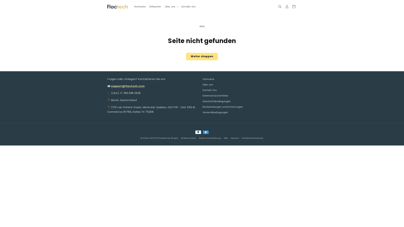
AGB (226, 138)
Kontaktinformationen (252, 138)
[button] (171, 6)
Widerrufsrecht (188, 138)
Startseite (208, 79)
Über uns (208, 84)
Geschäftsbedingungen (217, 101)
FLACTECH (154, 138)
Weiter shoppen (202, 56)
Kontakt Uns (210, 90)
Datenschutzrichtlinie (215, 95)
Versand (235, 138)
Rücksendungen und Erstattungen (223, 106)
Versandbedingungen (215, 112)
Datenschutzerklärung (210, 138)
